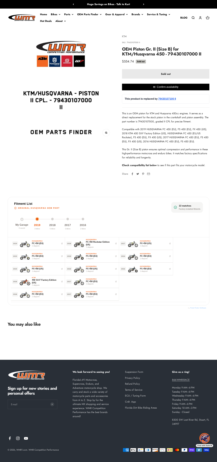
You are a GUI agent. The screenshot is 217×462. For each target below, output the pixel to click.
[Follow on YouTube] (26, 438)
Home (43, 14)
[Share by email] (148, 174)
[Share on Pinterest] (143, 174)
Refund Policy (132, 384)
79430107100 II (167, 98)
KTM (124, 36)
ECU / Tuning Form (135, 395)
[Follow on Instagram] (18, 438)
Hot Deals (46, 21)
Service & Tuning (157, 14)
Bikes (54, 14)
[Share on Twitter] (137, 174)
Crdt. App (130, 402)
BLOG (183, 17)
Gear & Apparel (115, 14)
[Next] (143, 4)
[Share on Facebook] (132, 174)
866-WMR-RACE (181, 380)
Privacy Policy (132, 378)
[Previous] (73, 4)
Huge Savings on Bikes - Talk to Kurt (108, 4)
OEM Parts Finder (87, 14)
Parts (67, 14)
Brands (136, 14)
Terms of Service (133, 390)
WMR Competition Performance (44, 449)
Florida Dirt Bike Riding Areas (141, 408)
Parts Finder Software (198, 308)
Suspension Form (134, 372)
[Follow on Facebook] (10, 438)
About (59, 21)
